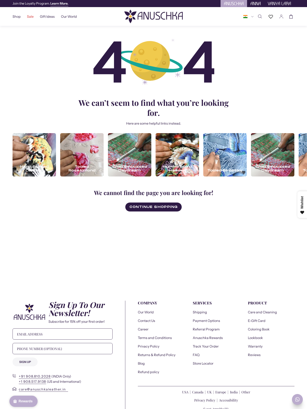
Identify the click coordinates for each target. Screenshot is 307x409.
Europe (220, 392)
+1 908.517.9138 (32, 381)
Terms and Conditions (155, 338)
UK (209, 392)
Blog (141, 363)
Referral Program (206, 329)
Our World (146, 312)
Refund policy (148, 372)
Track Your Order (206, 346)
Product (257, 303)
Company (147, 303)
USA (185, 392)
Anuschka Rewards (208, 338)
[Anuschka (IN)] (153, 16)
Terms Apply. (84, 3)
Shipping (200, 312)
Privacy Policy (148, 346)
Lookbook (255, 338)
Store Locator (203, 363)
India (234, 392)
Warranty (255, 346)
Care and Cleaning (262, 312)
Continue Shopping (153, 207)
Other (245, 392)
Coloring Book (259, 329)
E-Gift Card (256, 321)
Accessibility (228, 400)
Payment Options (206, 321)
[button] (47, 16)
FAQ (196, 355)
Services (202, 303)
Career (143, 329)
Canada (198, 392)
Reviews (254, 355)
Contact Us (146, 321)
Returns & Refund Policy (156, 355)
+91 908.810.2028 (35, 376)
